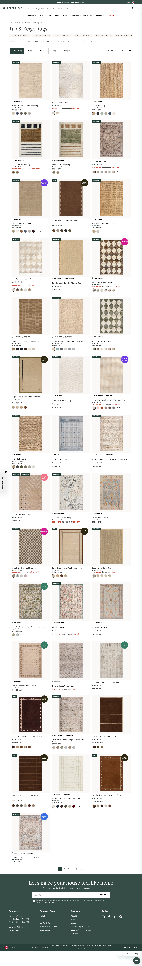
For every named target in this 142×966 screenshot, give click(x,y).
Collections (75, 15)
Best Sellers (32, 15)
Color (49, 15)
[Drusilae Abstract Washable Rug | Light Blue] (71, 434)
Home (11, 23)
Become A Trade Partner (81, 930)
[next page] (81, 869)
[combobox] (123, 50)
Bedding (99, 15)
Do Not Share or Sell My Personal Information (99, 945)
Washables (87, 15)
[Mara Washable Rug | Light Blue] (111, 601)
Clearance (110, 15)
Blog (73, 919)
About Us (74, 916)
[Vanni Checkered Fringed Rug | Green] (111, 316)
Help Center (45, 916)
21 (77, 869)
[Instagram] (103, 916)
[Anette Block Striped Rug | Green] (71, 139)
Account (43, 919)
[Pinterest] (120, 916)
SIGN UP (104, 895)
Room (57, 15)
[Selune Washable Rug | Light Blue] (111, 492)
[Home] (13, 9)
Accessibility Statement (80, 926)
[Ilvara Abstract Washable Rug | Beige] (71, 660)
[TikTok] (115, 916)
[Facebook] (109, 916)
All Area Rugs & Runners (22, 23)
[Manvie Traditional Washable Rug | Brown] (31, 660)
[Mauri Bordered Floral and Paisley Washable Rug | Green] (31, 601)
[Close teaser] (6, 472)
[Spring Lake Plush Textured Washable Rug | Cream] (71, 773)
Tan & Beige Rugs (38, 23)
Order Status (45, 930)
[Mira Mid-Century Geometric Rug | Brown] (111, 714)
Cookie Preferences (82, 948)
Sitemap (74, 933)
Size (41, 15)
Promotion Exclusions (48, 926)
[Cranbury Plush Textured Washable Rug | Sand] (31, 316)
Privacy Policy (65, 945)
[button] (17, 51)
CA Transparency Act (77, 945)
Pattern (67, 51)
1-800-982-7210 (15, 916)
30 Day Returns (46, 923)
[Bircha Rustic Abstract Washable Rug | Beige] (111, 660)
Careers (74, 923)
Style (65, 15)
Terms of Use (55, 945)
